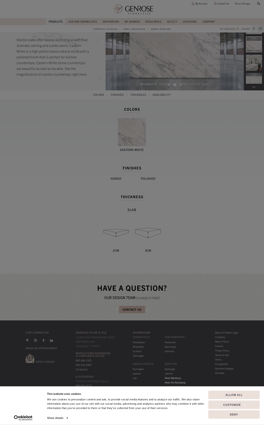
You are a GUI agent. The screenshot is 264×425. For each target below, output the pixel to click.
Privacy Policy (222, 350)
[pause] (174, 85)
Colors (98, 94)
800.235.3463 (84, 364)
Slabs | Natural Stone (134, 28)
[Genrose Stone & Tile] (133, 9)
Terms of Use (222, 355)
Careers (219, 346)
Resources (153, 21)
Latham (169, 373)
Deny (234, 414)
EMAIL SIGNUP (45, 361)
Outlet (172, 21)
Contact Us (223, 3)
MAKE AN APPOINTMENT (41, 348)
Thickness (138, 94)
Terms (218, 359)
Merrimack (170, 346)
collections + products (105, 28)
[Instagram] (35, 340)
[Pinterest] (27, 340)
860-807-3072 (84, 385)
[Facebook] (254, 29)
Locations (190, 21)
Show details (55, 417)
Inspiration (111, 21)
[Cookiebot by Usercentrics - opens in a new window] (23, 418)
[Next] (180, 85)
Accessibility (221, 364)
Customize (232, 404)
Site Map (219, 373)
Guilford (137, 351)
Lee (135, 378)
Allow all (234, 394)
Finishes (117, 94)
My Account (201, 3)
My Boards (132, 21)
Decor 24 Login (242, 3)
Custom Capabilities (82, 21)
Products (56, 21)
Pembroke (170, 342)
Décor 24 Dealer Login (226, 332)
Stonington (138, 355)
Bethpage (170, 369)
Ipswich (137, 373)
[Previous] (169, 85)
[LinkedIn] (51, 340)
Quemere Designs (224, 368)
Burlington (138, 369)
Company (209, 21)
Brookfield (138, 346)
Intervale (169, 351)
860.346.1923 (84, 360)
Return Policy (222, 341)
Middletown (139, 342)
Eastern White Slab (161, 28)
